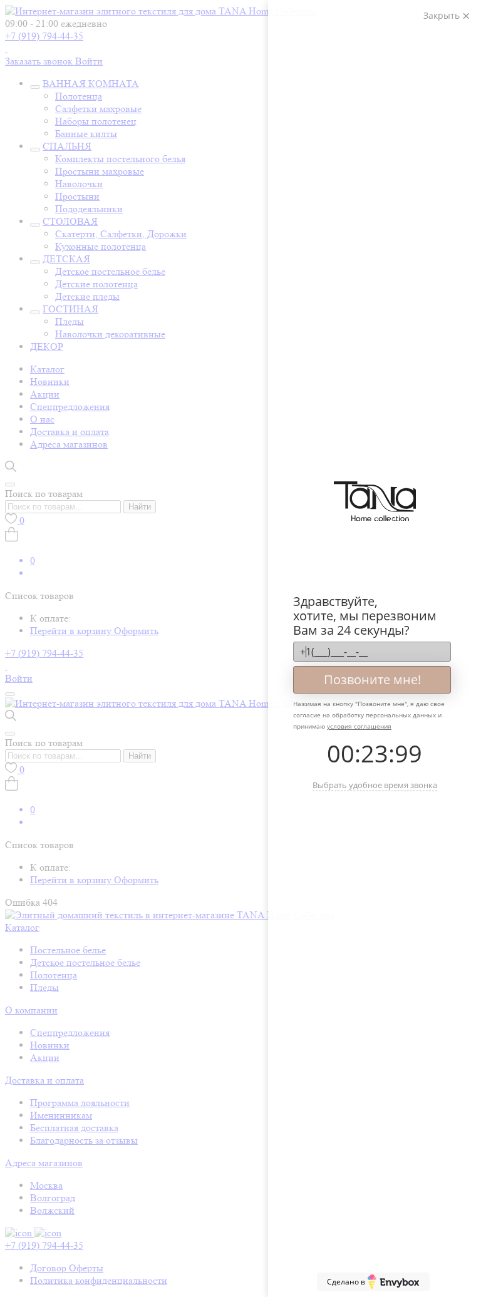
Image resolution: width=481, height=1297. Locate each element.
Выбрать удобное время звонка (375, 785)
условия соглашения (359, 726)
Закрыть (442, 15)
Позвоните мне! (372, 679)
